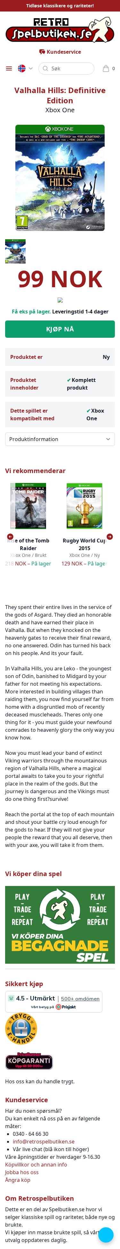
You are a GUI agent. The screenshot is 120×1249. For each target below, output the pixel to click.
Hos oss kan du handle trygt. (40, 1081)
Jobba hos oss (22, 1172)
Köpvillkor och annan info (36, 1164)
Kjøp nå (60, 329)
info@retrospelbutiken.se (44, 1141)
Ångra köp (17, 1179)
